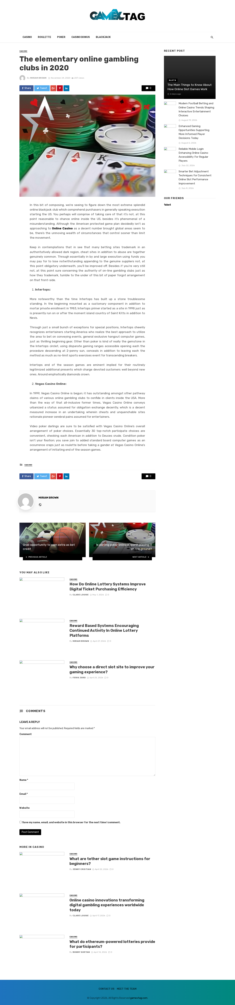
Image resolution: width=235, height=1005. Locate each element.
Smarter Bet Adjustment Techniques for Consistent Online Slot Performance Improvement (195, 177)
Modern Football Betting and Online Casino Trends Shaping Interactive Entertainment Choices (196, 109)
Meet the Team (126, 988)
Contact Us (106, 988)
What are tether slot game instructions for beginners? (110, 861)
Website (24, 807)
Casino (27, 37)
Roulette (44, 37)
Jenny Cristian (82, 869)
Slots (172, 80)
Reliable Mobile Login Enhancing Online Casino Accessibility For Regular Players (193, 154)
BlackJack (103, 37)
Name (23, 780)
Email (23, 794)
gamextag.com (138, 998)
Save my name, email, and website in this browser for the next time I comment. (71, 822)
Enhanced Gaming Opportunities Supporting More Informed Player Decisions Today (194, 132)
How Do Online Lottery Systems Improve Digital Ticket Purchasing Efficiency (108, 586)
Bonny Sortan (81, 952)
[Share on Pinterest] (60, 88)
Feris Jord (79, 677)
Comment (25, 734)
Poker (61, 37)
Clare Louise (81, 594)
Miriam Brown (38, 78)
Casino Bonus (80, 37)
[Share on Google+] (53, 88)
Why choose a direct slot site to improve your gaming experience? (112, 669)
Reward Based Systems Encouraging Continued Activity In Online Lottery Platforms (104, 630)
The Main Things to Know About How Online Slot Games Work (189, 87)
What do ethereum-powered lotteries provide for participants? (112, 944)
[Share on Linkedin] (66, 88)
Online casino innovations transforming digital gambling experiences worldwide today (107, 905)
